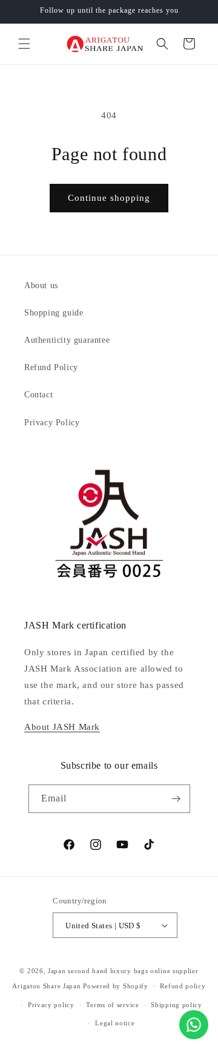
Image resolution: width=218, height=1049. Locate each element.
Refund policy (182, 986)
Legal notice (114, 1023)
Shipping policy (176, 1004)
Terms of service (112, 1004)
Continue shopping (109, 198)
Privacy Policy (51, 422)
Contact (38, 394)
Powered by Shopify (115, 986)
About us (41, 285)
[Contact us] (193, 1024)
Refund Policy (51, 367)
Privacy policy (51, 1004)
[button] (24, 43)
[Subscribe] (176, 798)
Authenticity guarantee (67, 340)
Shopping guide (53, 312)
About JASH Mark (62, 727)
